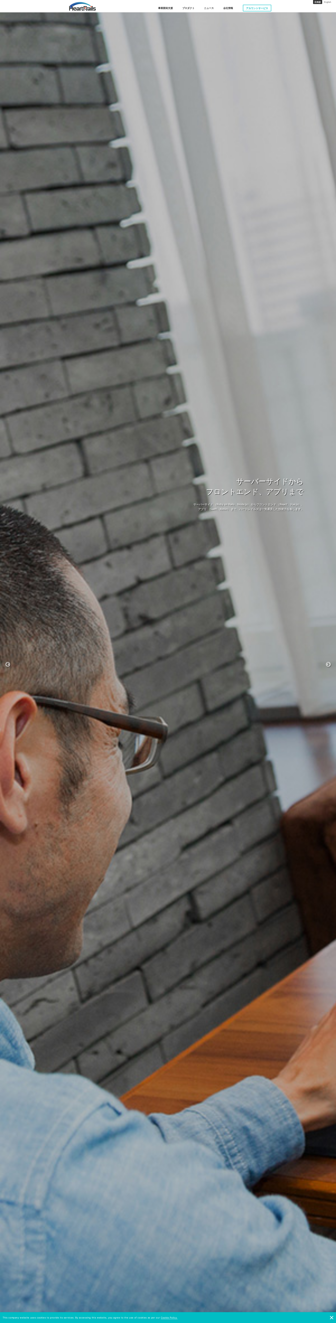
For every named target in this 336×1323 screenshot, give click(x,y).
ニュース (209, 7)
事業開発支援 (165, 7)
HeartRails (82, 6)
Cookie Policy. (169, 1317)
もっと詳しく (166, 517)
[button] (25, 661)
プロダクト (188, 7)
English (327, 2)
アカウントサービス (257, 8)
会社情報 (228, 7)
